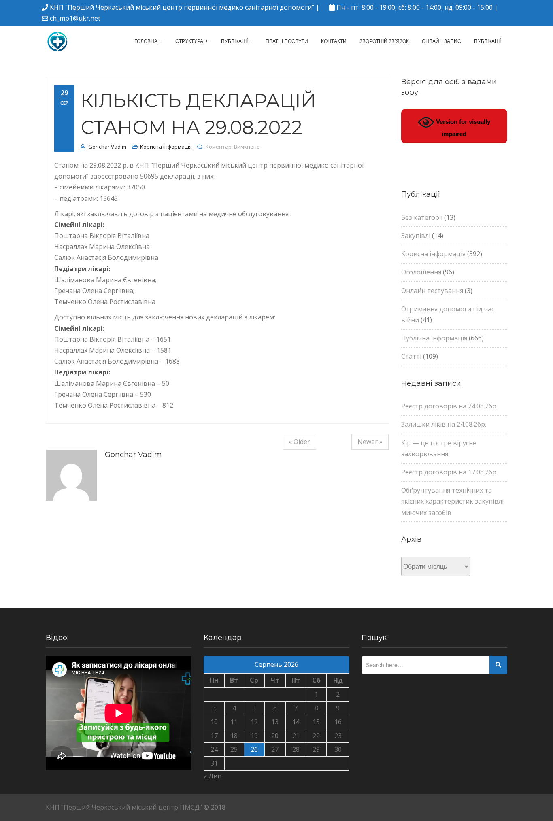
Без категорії (421, 217)
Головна (145, 41)
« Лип (212, 776)
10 (214, 721)
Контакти (334, 41)
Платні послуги (287, 41)
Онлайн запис (441, 41)
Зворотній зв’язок (384, 41)
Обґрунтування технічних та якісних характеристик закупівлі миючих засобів (452, 501)
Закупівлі (415, 235)
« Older (299, 441)
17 (214, 735)
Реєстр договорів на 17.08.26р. (449, 472)
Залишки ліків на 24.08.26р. (443, 424)
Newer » (370, 441)
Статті (411, 356)
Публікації (234, 41)
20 (275, 735)
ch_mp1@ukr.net (75, 18)
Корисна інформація (166, 146)
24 (214, 749)
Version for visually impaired (462, 127)
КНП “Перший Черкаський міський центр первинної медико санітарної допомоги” (182, 7)
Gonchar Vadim (107, 146)
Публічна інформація (434, 338)
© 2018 (214, 807)
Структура (189, 41)
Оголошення (421, 272)
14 (296, 721)
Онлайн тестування (432, 290)
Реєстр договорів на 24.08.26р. (449, 406)
